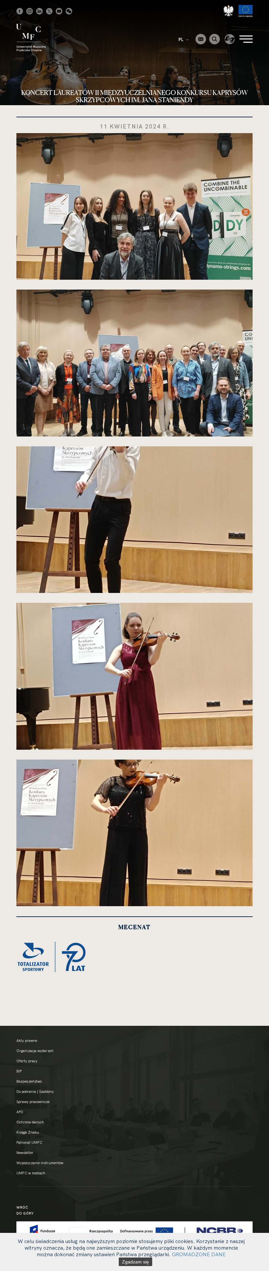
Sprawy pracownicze (33, 1101)
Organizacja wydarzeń (34, 1050)
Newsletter (24, 1152)
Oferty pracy (26, 1061)
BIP (19, 1071)
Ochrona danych (30, 1122)
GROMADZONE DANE (199, 1254)
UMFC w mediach (30, 1173)
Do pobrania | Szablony (35, 1091)
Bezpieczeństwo (29, 1081)
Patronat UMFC (29, 1142)
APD (19, 1112)
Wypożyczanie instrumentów (39, 1163)
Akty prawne (26, 1040)
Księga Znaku (27, 1132)
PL (181, 39)
